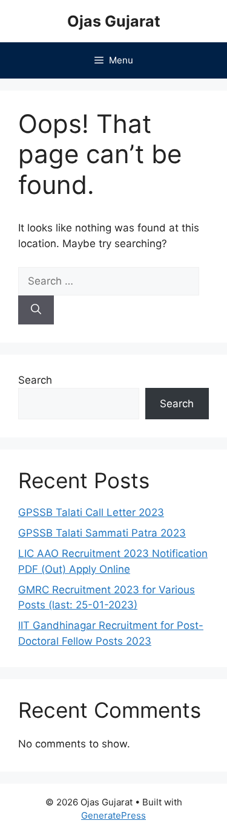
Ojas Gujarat (113, 21)
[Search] (36, 309)
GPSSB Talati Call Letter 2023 (91, 512)
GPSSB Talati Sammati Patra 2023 (102, 533)
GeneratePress (113, 815)
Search (35, 380)
